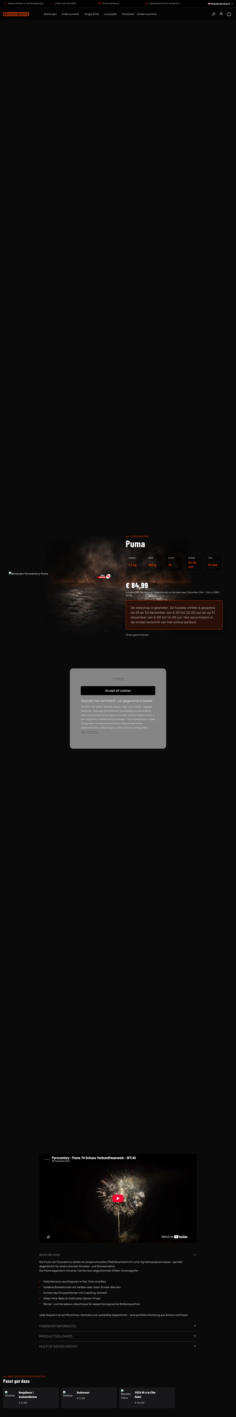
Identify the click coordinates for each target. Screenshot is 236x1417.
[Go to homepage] (20, 14)
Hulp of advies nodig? (58, 1346)
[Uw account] (221, 14)
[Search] (213, 14)
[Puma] (62, 603)
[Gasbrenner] (67, 1394)
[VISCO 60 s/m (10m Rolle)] (125, 1394)
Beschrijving (49, 1255)
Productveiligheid (56, 1336)
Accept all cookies (118, 691)
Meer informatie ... (90, 731)
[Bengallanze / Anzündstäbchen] (9, 1394)
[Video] (103, 576)
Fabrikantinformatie (57, 1326)
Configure (118, 678)
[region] (62, 606)
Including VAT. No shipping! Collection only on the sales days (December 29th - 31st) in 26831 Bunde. (172, 594)
